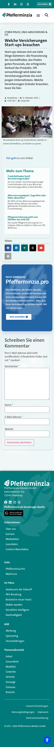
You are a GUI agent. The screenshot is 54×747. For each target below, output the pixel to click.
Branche (10, 692)
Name (9, 405)
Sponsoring (12, 635)
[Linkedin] (10, 502)
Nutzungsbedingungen (23, 712)
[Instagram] (14, 502)
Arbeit (9, 656)
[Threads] (19, 502)
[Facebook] (5, 502)
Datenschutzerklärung (37, 717)
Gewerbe (25, 100)
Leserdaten (12, 544)
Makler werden (14, 604)
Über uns (11, 529)
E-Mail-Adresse (14, 417)
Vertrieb (10, 676)
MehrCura (11, 574)
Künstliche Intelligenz (17, 609)
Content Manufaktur (17, 549)
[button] (38, 15)
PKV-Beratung (13, 594)
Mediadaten (12, 539)
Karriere (10, 534)
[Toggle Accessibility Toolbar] (47, 740)
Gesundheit (12, 661)
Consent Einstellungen (37, 706)
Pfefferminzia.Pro (15, 568)
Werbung (11, 630)
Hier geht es (13, 158)
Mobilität (11, 666)
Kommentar (12, 366)
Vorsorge (10, 682)
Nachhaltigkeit (14, 615)
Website (9, 429)
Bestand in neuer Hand (18, 599)
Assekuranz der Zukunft (19, 589)
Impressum (43, 712)
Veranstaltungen (15, 641)
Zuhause (10, 687)
